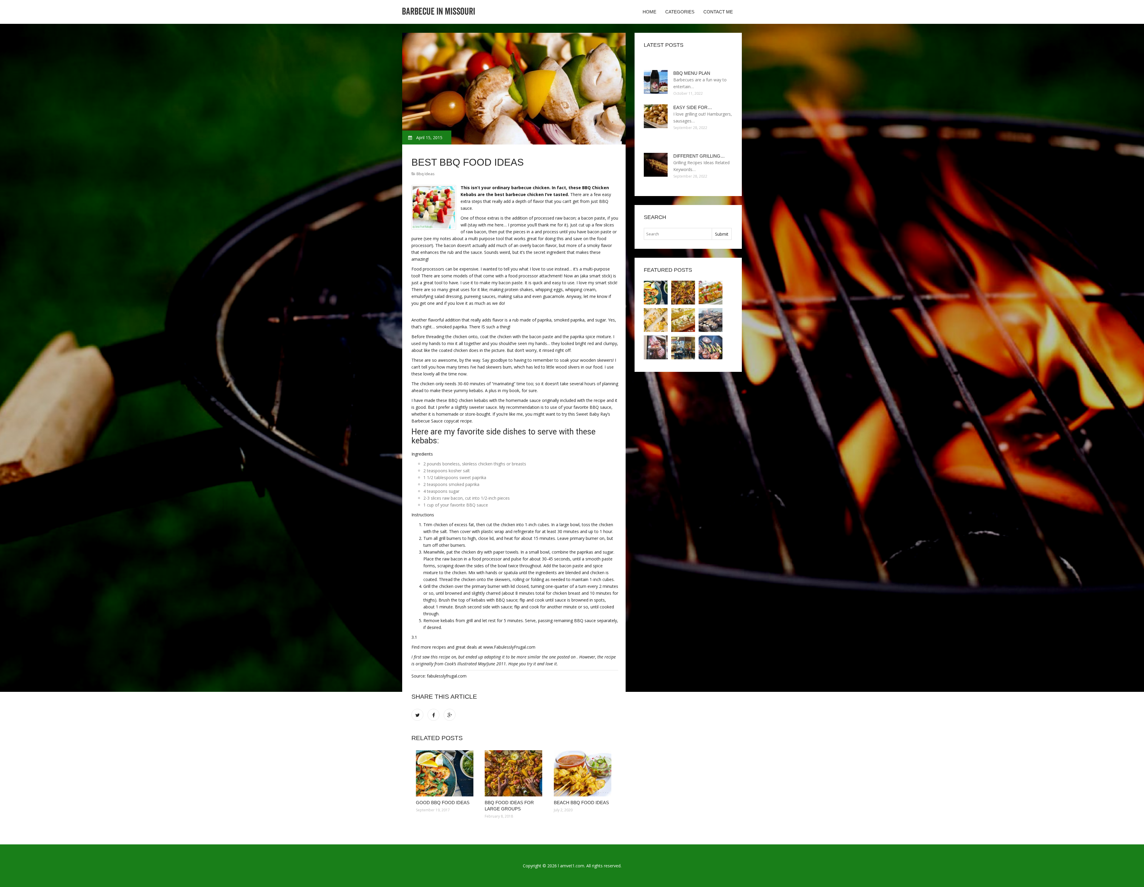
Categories (679, 11)
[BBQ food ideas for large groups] (515, 773)
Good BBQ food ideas (443, 802)
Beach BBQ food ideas (581, 802)
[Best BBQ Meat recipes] (683, 347)
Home (649, 11)
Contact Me (718, 11)
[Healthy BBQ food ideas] (656, 320)
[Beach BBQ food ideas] (584, 773)
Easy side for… (692, 107)
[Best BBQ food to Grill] (710, 320)
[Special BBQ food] (710, 347)
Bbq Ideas (425, 173)
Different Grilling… (699, 156)
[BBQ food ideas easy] (683, 320)
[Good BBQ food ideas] (446, 773)
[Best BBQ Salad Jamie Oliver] (656, 347)
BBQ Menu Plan (691, 73)
